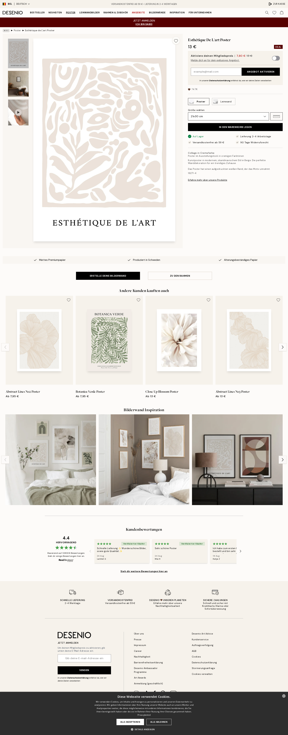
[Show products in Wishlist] (274, 13)
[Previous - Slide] (5, 347)
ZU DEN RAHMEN (180, 275)
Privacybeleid (144, 714)
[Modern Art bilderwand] (237, 459)
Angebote (138, 12)
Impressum (140, 645)
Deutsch (21, 4)
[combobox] (284, 696)
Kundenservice (200, 639)
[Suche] (267, 12)
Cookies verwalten (202, 674)
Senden (84, 670)
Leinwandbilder (89, 12)
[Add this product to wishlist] (176, 41)
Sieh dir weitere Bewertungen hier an (144, 571)
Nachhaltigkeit (142, 656)
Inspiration (177, 12)
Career (138, 651)
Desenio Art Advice (202, 633)
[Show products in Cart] (281, 13)
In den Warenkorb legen (235, 127)
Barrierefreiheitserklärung (148, 662)
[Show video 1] (18, 112)
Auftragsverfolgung (203, 645)
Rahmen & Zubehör (116, 12)
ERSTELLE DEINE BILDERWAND (108, 275)
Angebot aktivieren (260, 71)
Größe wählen (196, 110)
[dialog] (144, 713)
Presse (138, 639)
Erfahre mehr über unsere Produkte (207, 180)
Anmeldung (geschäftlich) (148, 683)
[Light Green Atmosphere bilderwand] (50, 459)
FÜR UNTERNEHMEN (200, 12)
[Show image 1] (18, 53)
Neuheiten (55, 12)
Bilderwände (157, 12)
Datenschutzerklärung (219, 80)
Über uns (139, 633)
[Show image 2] (18, 84)
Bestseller (37, 12)
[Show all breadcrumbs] (6, 30)
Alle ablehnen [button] (159, 721)
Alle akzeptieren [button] (130, 721)
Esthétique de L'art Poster (40, 30)
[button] (276, 116)
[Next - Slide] (283, 347)
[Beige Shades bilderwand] (144, 459)
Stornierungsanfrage (203, 668)
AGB (194, 651)
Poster (70, 12)
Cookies (196, 656)
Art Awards (140, 677)
